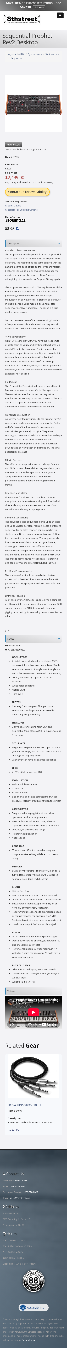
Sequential (16, 58)
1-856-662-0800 (17, 1186)
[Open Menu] (60, 15)
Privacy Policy (28, 1340)
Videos (11, 991)
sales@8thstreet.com (20, 1198)
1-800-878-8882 (20, 1180)
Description (13, 243)
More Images (13, 144)
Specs (10, 638)
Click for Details (13, 205)
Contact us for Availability (27, 192)
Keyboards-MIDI (16, 54)
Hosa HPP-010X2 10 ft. (25, 1105)
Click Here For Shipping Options (21, 209)
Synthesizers (35, 54)
